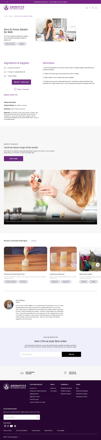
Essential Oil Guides (81, 394)
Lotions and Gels (11, 281)
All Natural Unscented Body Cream (14, 274)
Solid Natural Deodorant (57, 274)
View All (33, 240)
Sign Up (71, 354)
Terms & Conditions (21, 430)
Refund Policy (49, 430)
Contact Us (33, 388)
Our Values (53, 391)
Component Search (81, 396)
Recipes (11, 16)
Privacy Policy (7, 430)
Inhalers (21, 44)
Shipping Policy (34, 394)
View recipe (14, 158)
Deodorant (55, 281)
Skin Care (23, 281)
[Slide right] (98, 265)
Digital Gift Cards (35, 396)
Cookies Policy (36, 430)
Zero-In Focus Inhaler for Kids (23, 16)
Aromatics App (34, 399)
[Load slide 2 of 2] (7, 2)
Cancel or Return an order (37, 402)
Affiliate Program (66, 391)
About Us (53, 388)
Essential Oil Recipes (82, 391)
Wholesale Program (66, 388)
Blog (77, 388)
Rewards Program (66, 394)
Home (5, 16)
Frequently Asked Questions (38, 391)
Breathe (83, 281)
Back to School (10, 44)
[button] (96, 8)
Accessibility (60, 430)
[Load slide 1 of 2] (6, 2)
